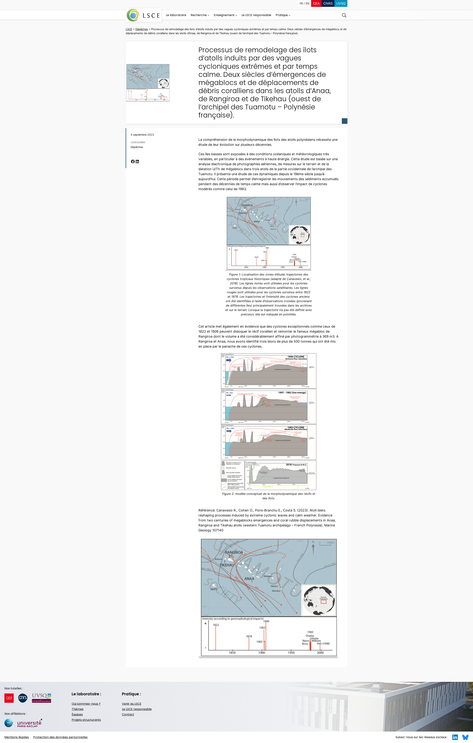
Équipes (77, 714)
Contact (128, 714)
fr (301, 3)
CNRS (328, 3)
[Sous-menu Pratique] (289, 15)
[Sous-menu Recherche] (208, 15)
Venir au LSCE (131, 704)
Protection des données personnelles (60, 737)
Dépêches (137, 147)
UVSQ (341, 3)
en (307, 3)
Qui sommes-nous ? (86, 704)
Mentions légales (16, 737)
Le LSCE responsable (137, 709)
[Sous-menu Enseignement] (236, 15)
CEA (316, 3)
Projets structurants (86, 720)
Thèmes (78, 709)
